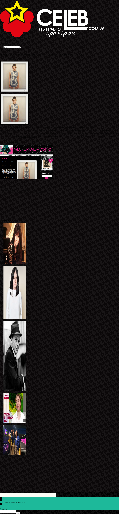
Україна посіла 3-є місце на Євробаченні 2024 (17, 456)
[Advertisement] (52, 205)
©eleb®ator (12, 59)
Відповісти (4, 509)
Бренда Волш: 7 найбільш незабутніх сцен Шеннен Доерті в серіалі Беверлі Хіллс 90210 (29, 265)
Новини (26, 59)
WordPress (27, 485)
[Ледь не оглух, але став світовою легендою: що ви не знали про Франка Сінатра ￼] (14, 390)
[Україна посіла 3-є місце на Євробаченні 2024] (14, 454)
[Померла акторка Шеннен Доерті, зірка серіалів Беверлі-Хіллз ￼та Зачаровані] (14, 318)
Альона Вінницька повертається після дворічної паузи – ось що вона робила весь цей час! (30, 423)
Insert (18, 513)
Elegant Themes (11, 485)
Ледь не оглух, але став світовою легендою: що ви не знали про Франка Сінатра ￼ (28, 392)
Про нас (6, 45)
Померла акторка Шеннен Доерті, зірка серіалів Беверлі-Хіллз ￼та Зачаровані (26, 320)
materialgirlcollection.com (31, 182)
